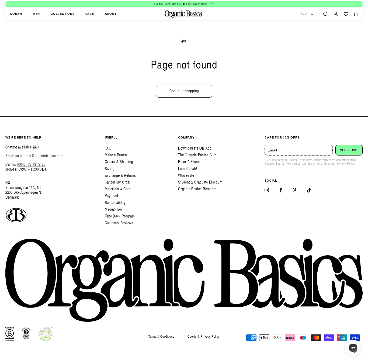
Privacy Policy (345, 163)
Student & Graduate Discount (200, 182)
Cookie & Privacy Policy (204, 336)
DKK (303, 14)
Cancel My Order (118, 182)
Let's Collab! (187, 168)
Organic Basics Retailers (197, 188)
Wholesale (186, 175)
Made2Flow (113, 209)
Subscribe (349, 150)
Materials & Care (118, 188)
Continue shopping (184, 90)
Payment (111, 195)
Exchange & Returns (120, 175)
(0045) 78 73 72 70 (31, 164)
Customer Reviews (119, 222)
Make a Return (116, 154)
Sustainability (115, 202)
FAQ (108, 148)
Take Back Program (120, 216)
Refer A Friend (189, 161)
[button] (325, 14)
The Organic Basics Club (197, 154)
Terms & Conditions (161, 336)
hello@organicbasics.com (43, 155)
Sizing (109, 168)
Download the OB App (194, 148)
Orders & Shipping (119, 161)
